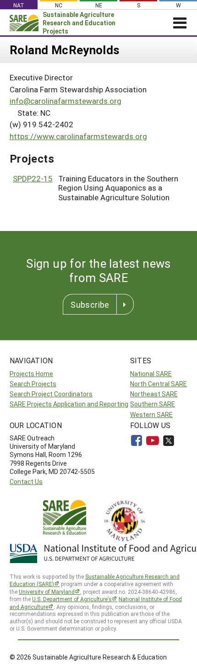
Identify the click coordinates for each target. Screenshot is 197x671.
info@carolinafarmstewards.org (65, 101)
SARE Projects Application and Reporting (69, 404)
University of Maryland (47, 591)
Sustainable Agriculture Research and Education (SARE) (95, 580)
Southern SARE (152, 404)
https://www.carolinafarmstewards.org (78, 136)
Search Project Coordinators (51, 393)
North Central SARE (158, 383)
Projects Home (31, 373)
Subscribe (90, 304)
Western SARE (151, 414)
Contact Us (26, 481)
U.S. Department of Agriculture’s (72, 599)
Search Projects (33, 383)
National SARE (151, 373)
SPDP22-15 (33, 178)
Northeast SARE (154, 393)
